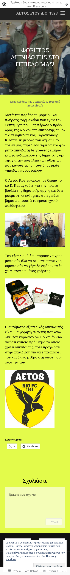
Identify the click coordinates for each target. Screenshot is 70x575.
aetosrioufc (35, 105)
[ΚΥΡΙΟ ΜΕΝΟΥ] (62, 13)
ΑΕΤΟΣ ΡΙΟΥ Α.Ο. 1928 (36, 13)
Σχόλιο (53, 521)
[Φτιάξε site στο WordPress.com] (35, 4)
